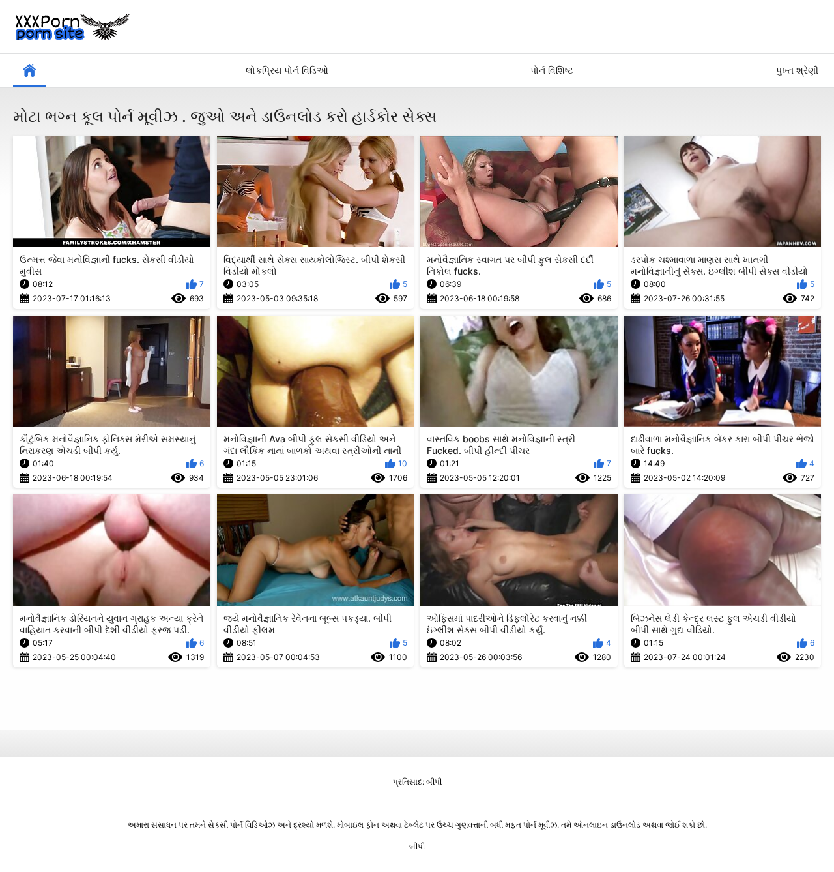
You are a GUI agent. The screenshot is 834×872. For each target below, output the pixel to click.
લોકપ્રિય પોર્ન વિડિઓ (287, 70)
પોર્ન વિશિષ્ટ (551, 70)
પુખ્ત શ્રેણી (797, 70)
